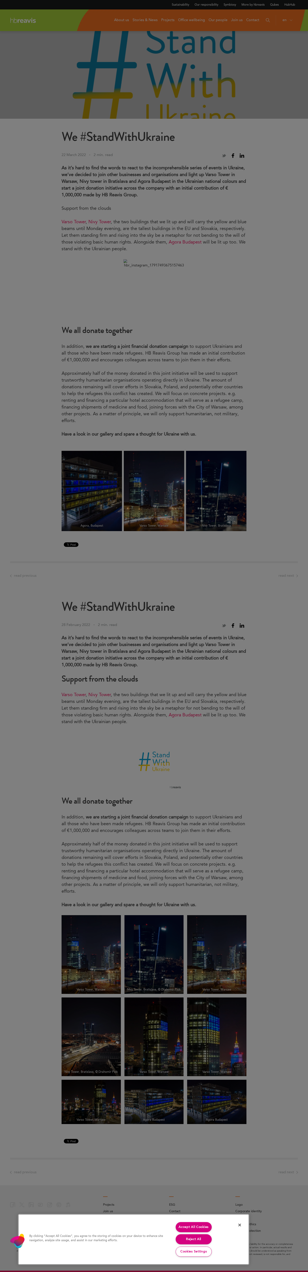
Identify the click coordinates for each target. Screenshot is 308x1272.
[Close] (240, 1225)
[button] (17, 1241)
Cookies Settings (193, 1251)
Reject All (193, 1239)
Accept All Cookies (194, 1227)
